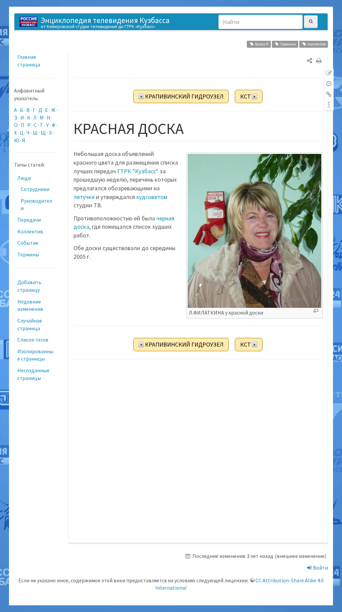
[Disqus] (198, 451)
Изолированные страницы (35, 355)
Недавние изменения (30, 305)
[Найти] (311, 21)
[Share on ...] (309, 60)
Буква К (262, 43)
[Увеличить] (315, 311)
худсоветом (151, 197)
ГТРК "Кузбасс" (137, 171)
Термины (288, 43)
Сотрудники (35, 189)
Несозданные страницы (33, 374)
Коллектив (30, 231)
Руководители (36, 204)
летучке (84, 197)
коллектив (317, 43)
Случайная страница (29, 324)
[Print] (319, 60)
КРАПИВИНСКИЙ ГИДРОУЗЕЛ (184, 96)
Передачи (29, 219)
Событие (27, 242)
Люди (24, 178)
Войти (320, 567)
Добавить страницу (29, 286)
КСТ (245, 96)
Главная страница (28, 60)
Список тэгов (32, 339)
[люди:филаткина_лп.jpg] (254, 230)
